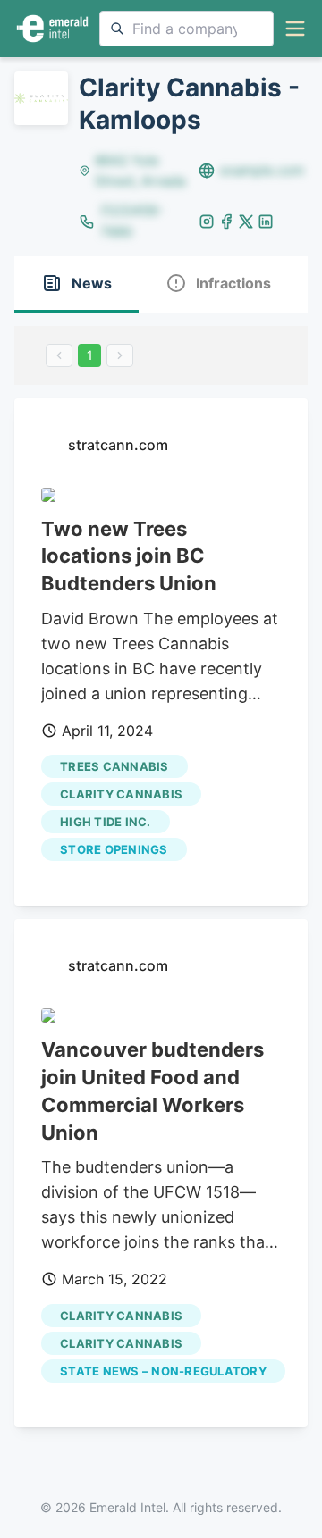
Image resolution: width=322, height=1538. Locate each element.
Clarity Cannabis (121, 794)
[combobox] (186, 28)
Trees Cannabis (114, 766)
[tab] (76, 284)
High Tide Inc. (105, 822)
